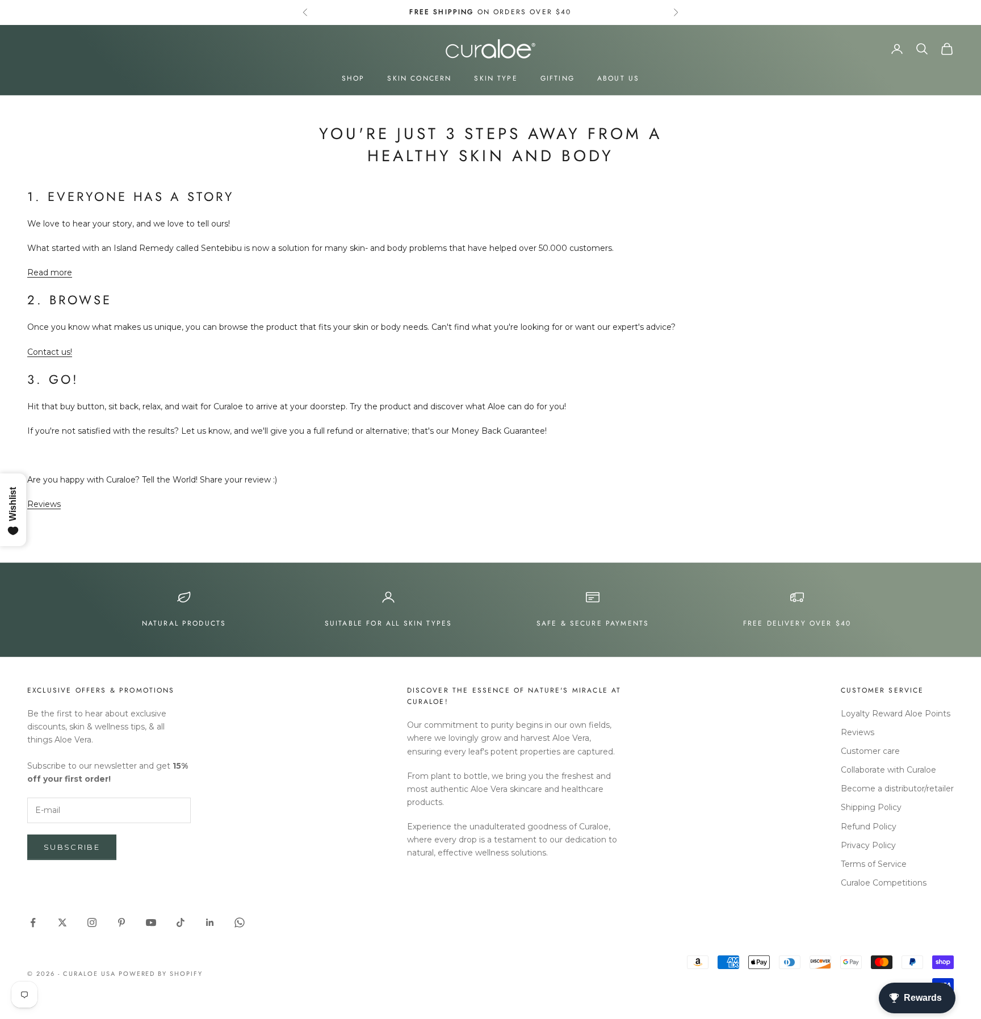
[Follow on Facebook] (33, 922)
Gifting (557, 78)
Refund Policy (868, 826)
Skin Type (495, 78)
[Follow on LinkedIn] (210, 922)
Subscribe (72, 847)
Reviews (44, 504)
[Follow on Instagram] (92, 922)
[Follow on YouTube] (151, 922)
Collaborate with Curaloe (888, 770)
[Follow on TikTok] (180, 922)
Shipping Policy (871, 807)
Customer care (870, 751)
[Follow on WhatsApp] (239, 922)
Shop (353, 78)
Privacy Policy (868, 845)
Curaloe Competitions (884, 883)
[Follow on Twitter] (62, 922)
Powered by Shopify (161, 973)
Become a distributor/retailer (897, 788)
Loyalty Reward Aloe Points (895, 713)
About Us (618, 78)
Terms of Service (874, 864)
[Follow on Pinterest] (121, 922)
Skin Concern (419, 78)
